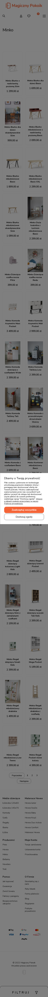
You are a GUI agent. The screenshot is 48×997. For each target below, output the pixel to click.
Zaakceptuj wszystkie (24, 509)
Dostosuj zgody (24, 516)
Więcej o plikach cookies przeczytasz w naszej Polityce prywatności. (23, 501)
